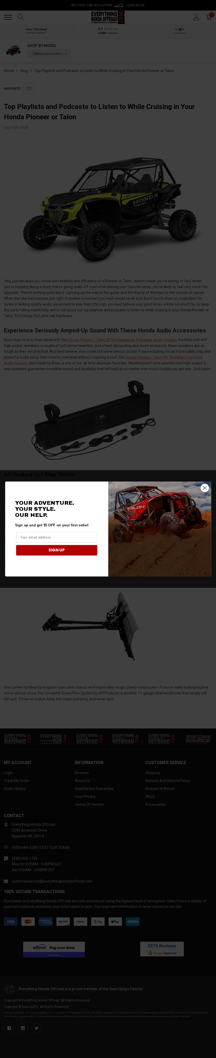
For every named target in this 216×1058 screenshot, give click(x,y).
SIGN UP (56, 550)
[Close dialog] (204, 487)
